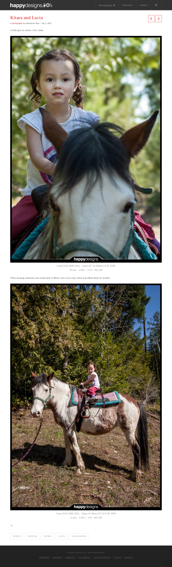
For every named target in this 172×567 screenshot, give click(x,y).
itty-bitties (84, 557)
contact (128, 557)
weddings (44, 557)
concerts (57, 557)
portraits (70, 557)
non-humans (79, 536)
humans (32, 536)
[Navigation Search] (156, 5)
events (117, 557)
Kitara (48, 536)
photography (17, 23)
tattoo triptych (102, 557)
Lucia (61, 536)
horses (17, 536)
